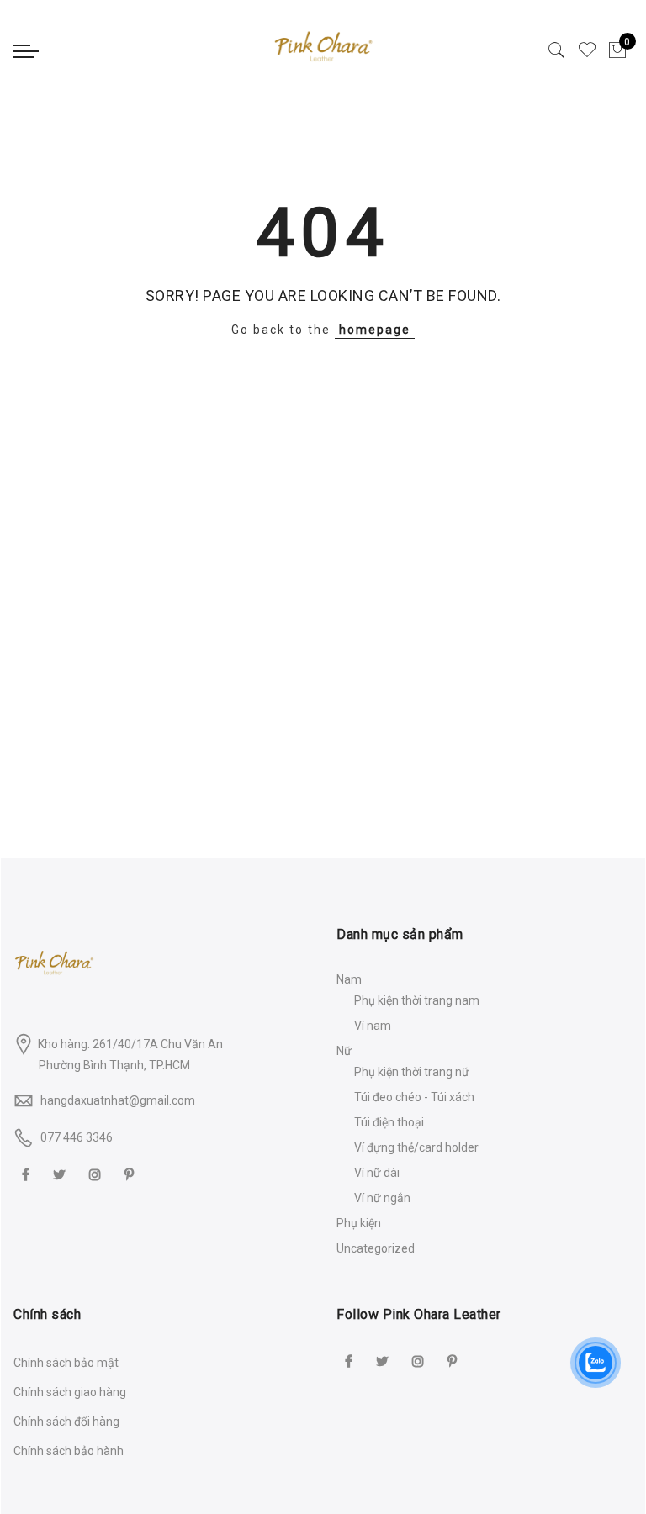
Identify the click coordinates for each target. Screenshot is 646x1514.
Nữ (344, 1051)
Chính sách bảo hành (68, 1451)
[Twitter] (61, 1173)
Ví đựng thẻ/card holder (416, 1147)
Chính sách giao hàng (69, 1392)
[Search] (557, 50)
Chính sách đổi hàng (66, 1421)
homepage (374, 329)
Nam (349, 979)
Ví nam (372, 1025)
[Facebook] (28, 1173)
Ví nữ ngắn (382, 1198)
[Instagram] (97, 1173)
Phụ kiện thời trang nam (416, 1000)
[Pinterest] (131, 1173)
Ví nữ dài (377, 1172)
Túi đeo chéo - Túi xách (414, 1097)
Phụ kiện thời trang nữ (411, 1072)
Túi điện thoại (389, 1122)
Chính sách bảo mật (66, 1362)
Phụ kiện (358, 1223)
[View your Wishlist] (587, 50)
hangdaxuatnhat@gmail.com (117, 1100)
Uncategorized (375, 1248)
